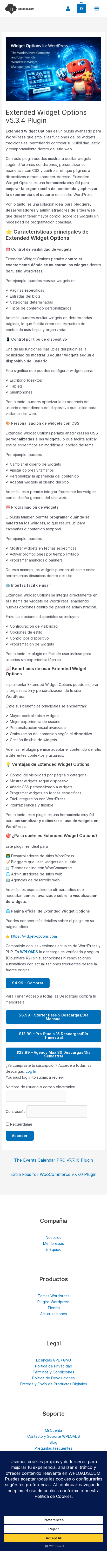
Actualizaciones (53, 1313)
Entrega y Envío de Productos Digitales (53, 1384)
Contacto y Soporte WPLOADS (53, 1436)
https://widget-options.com (34, 936)
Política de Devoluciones (53, 1378)
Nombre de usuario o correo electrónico (40, 1087)
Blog (53, 1442)
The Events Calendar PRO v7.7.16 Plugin (53, 1160)
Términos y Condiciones (53, 1372)
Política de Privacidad (53, 1366)
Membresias (53, 1243)
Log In (31, 1071)
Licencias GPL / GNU (53, 1360)
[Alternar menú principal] (96, 8)
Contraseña (15, 1111)
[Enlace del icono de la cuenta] (68, 8)
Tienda (54, 1308)
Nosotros (53, 1237)
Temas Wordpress (53, 1296)
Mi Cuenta (53, 1430)
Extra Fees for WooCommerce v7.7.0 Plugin (53, 1174)
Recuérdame (20, 1124)
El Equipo (54, 1249)
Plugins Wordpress (53, 1302)
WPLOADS (29, 952)
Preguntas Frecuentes (53, 1448)
